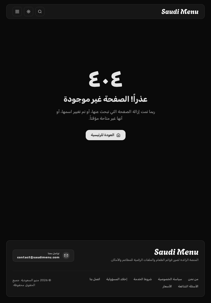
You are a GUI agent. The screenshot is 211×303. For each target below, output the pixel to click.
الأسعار (167, 286)
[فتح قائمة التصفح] (17, 11)
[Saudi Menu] (180, 11)
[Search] (40, 11)
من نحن (193, 279)
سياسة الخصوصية (170, 279)
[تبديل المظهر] (28, 11)
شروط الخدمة (143, 279)
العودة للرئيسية (102, 135)
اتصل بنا (95, 279)
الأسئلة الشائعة (188, 286)
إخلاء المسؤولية (116, 279)
